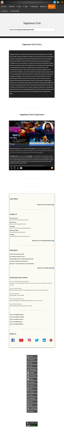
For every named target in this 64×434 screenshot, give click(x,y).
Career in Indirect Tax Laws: (16, 304)
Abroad (12, 6)
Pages (52, 6)
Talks (26, 6)
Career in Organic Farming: (16, 288)
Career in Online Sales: (15, 293)
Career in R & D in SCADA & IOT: (17, 298)
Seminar (44, 6)
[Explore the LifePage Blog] (44, 268)
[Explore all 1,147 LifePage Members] (42, 240)
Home (4, 6)
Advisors (5, 11)
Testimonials (15, 11)
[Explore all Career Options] (44, 204)
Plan (19, 6)
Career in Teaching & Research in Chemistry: (19, 281)
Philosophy (35, 6)
